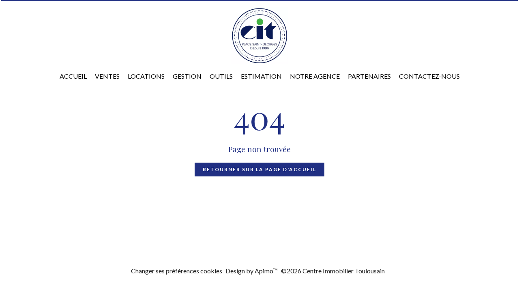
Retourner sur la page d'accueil (259, 169)
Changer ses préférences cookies (176, 271)
